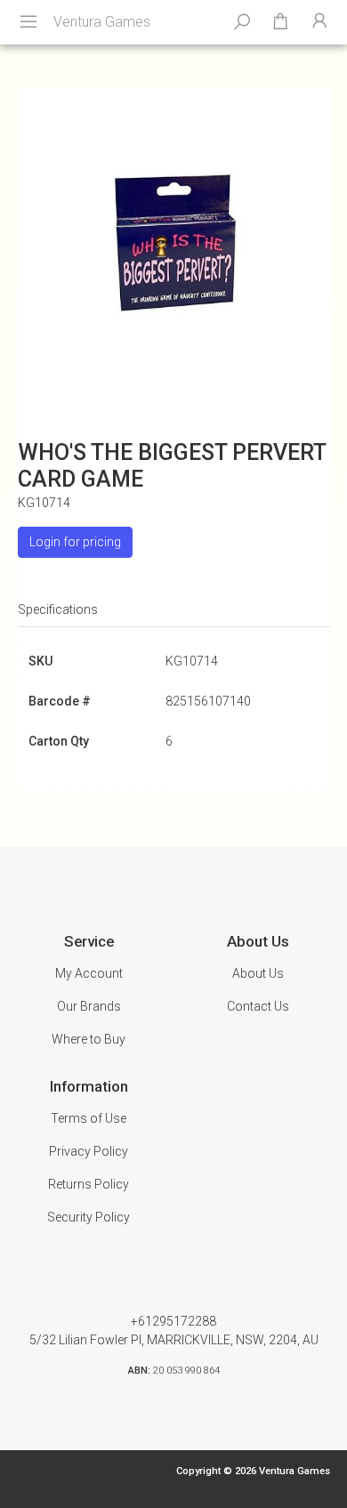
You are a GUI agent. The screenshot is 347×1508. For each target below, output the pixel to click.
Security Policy (88, 1217)
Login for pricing (75, 542)
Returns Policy (88, 1184)
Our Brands (89, 1006)
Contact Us (258, 1006)
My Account (89, 973)
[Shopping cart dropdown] (280, 22)
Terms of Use (88, 1118)
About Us (258, 973)
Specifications (58, 609)
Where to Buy (88, 1039)
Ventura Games (101, 21)
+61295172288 (173, 1321)
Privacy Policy (88, 1151)
